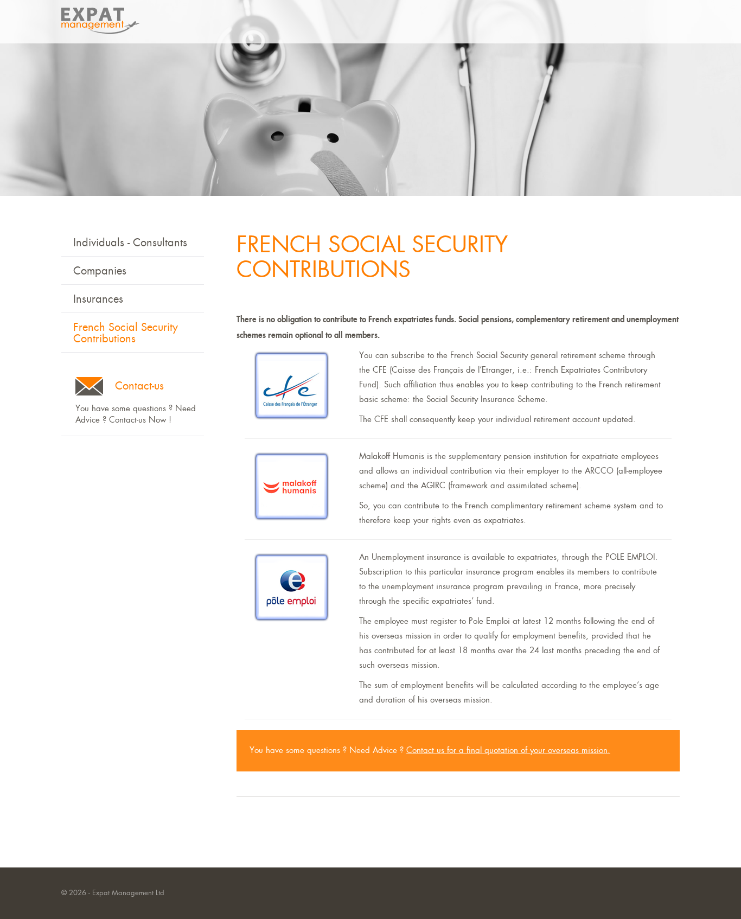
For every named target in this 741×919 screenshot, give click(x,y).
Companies (99, 271)
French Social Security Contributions (125, 334)
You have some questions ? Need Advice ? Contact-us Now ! (135, 402)
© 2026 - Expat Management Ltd (112, 893)
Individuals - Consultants (130, 243)
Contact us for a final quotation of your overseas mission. (508, 751)
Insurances (98, 299)
